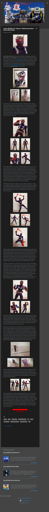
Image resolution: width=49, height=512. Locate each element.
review (31, 419)
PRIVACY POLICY (21, 498)
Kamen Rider (14, 419)
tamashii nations (23, 421)
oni (28, 419)
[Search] (47, 3)
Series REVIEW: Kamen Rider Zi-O (11, 452)
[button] (36, 29)
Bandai (5, 419)
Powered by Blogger (25, 500)
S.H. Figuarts (6, 421)
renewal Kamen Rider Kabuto (17, 64)
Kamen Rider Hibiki (22, 419)
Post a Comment (8, 426)
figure (9, 419)
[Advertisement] (44, 44)
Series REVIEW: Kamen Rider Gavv (11, 480)
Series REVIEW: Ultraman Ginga (11, 466)
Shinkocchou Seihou (15, 421)
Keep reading (34, 462)
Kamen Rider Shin (19, 60)
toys (29, 421)
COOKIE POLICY (28, 498)
